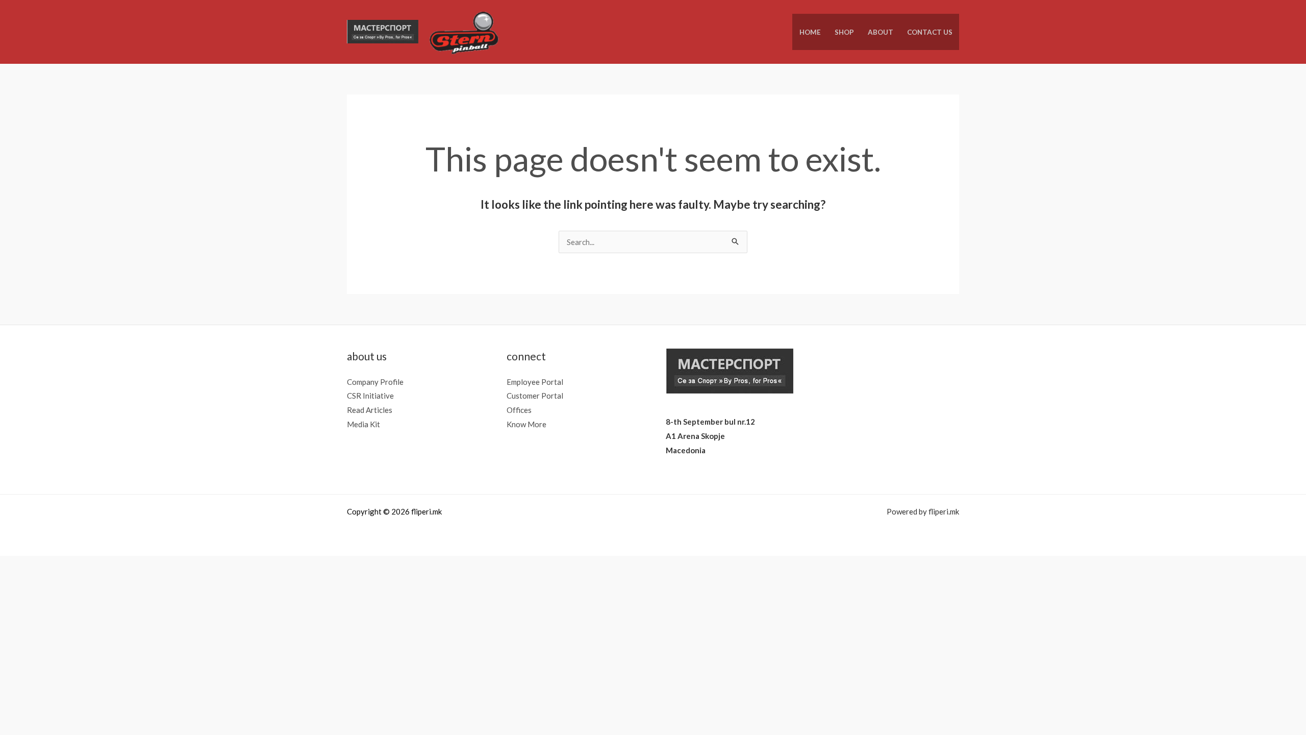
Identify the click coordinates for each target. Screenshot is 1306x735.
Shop (844, 32)
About (880, 32)
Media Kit (363, 424)
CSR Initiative (370, 395)
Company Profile (375, 381)
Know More (526, 424)
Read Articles (369, 409)
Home (810, 32)
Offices (519, 409)
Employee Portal (535, 381)
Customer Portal (535, 395)
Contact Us (929, 32)
